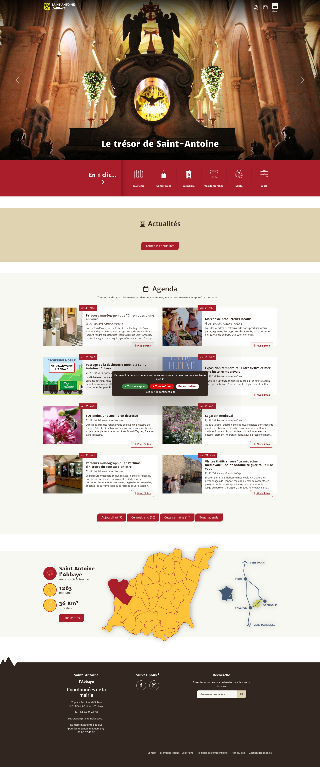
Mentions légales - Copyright (176, 752)
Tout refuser (163, 386)
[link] (265, 8)
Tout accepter (136, 386)
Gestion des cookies (260, 752)
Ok (242, 694)
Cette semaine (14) (177, 517)
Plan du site (238, 752)
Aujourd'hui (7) (112, 517)
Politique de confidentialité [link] (160, 391)
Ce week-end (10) (143, 517)
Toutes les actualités (160, 246)
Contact (152, 752)
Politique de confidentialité (212, 752)
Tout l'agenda (209, 517)
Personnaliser (187, 386)
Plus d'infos (72, 618)
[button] (16, 80)
